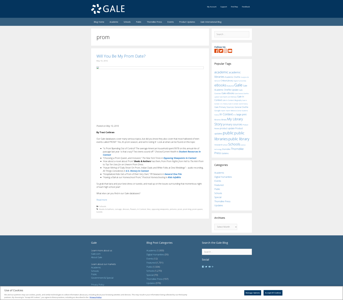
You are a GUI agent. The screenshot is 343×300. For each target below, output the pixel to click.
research (218, 144)
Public (138, 21)
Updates (225, 153)
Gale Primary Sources (224, 107)
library (224, 119)
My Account (211, 6)
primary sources (232, 124)
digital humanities (240, 81)
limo (149, 209)
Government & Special (102, 277)
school (225, 145)
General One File (173, 174)
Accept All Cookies (273, 293)
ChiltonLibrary (227, 80)
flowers (133, 209)
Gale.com (95, 253)
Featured (218, 185)
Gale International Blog (210, 21)
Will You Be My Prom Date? (121, 56)
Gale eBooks (227, 93)
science (243, 145)
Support (223, 6)
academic (221, 72)
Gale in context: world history (238, 104)
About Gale (96, 257)
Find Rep (234, 6)
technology (218, 149)
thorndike (226, 149)
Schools (127, 21)
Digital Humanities (223, 176)
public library (238, 138)
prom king (187, 209)
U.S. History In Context (137, 170)
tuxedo (99, 211)
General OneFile (241, 107)
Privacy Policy (97, 284)
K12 (234, 115)
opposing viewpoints (160, 209)
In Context (141, 209)
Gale (238, 85)
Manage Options (253, 293)
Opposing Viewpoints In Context (179, 158)
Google (217, 110)
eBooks (220, 85)
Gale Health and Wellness (228, 97)
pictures (173, 209)
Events (170, 21)
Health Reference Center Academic (237, 111)
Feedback (246, 6)
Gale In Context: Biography (232, 100)
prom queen (197, 209)
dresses (126, 209)
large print (241, 114)
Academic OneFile (232, 77)
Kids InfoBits (174, 177)
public (228, 133)
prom (180, 209)
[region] (171, 293)
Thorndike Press (154, 21)
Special (217, 197)
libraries (217, 119)
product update (227, 128)
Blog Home (99, 21)
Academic (114, 21)
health (223, 111)
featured (230, 86)
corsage (118, 209)
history (216, 115)
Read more (101, 199)
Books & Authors (106, 209)
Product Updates (187, 21)
